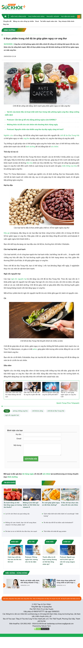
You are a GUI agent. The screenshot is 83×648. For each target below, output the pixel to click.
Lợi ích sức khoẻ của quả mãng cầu (17, 514)
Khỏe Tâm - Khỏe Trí (32, 598)
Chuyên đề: (7, 21)
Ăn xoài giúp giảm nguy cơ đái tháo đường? (51, 504)
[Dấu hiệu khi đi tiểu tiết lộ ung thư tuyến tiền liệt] (32, 386)
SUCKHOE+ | (9, 44)
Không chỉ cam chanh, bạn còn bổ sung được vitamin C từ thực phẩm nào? (20, 524)
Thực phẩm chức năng (36, 16)
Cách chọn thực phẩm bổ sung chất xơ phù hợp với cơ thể (30, 581)
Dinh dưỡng (13, 477)
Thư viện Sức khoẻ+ (68, 16)
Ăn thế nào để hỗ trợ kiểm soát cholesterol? (58, 522)
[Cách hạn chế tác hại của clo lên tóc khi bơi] (15, 550)
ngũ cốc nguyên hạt (19, 279)
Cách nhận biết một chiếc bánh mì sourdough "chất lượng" (61, 515)
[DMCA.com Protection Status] (41, 629)
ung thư (26, 138)
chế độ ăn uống (37, 411)
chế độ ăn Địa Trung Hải (69, 135)
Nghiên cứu (8, 135)
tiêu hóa (29, 163)
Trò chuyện (52, 598)
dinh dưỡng (30, 147)
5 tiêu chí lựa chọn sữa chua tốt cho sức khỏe (69, 504)
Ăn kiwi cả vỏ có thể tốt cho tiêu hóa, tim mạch (21, 531)
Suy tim (6, 24)
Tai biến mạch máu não (48, 21)
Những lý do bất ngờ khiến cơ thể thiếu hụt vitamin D (31, 505)
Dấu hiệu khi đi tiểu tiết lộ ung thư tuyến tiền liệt (32, 393)
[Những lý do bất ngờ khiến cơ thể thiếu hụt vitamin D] (32, 494)
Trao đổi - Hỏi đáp (52, 16)
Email (19, 439)
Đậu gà (7, 233)
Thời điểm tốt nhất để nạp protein (55, 531)
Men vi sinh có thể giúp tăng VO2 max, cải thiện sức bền (65, 581)
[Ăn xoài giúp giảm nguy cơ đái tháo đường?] (51, 494)
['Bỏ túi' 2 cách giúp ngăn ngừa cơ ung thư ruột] (69, 386)
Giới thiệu (73, 598)
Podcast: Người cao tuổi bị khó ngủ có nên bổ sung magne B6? (67, 560)
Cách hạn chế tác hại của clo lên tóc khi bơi (14, 559)
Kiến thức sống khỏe (18, 16)
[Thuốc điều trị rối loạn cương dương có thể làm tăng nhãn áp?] (50, 550)
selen (35, 349)
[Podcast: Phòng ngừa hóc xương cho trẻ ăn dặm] (32, 550)
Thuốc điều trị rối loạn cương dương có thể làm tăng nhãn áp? (50, 560)
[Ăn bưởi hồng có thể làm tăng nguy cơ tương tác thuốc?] (13, 494)
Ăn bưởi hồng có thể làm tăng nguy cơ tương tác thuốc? (13, 505)
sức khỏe (54, 147)
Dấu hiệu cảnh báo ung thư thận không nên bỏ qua (13, 394)
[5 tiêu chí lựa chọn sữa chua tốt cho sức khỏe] (70, 494)
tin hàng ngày (28, 474)
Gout (37, 21)
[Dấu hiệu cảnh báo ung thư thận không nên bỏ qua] (13, 386)
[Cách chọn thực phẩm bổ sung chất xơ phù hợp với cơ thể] (12, 583)
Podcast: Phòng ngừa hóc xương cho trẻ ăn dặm (31, 559)
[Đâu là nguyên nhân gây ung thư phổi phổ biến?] (50, 386)
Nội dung (17, 445)
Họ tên (18, 434)
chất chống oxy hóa (69, 166)
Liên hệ (78, 598)
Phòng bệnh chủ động (43, 598)
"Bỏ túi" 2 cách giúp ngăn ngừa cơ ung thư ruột (68, 394)
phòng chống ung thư (20, 411)
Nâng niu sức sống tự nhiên (23, 21)
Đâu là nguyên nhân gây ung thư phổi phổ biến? (50, 393)
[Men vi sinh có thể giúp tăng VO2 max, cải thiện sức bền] (49, 585)
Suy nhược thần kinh (66, 21)
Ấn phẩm (67, 598)
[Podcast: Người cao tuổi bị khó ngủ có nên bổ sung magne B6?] (67, 550)
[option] (23, 583)
